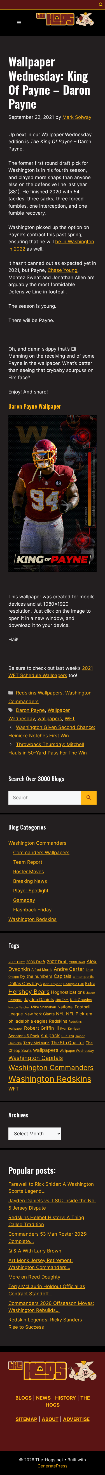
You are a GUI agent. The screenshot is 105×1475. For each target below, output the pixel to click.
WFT (70, 718)
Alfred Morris (41, 969)
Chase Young (62, 270)
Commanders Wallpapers (41, 852)
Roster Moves (28, 871)
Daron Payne (30, 710)
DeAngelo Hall (73, 984)
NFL (60, 1013)
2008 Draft (77, 962)
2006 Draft (35, 962)
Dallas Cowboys (25, 983)
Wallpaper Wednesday (77, 1050)
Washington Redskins (32, 919)
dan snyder (52, 984)
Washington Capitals (35, 1057)
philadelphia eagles (28, 1021)
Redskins (58, 1021)
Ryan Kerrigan (70, 1029)
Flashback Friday (32, 910)
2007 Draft (57, 961)
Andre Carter (69, 969)
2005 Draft (16, 962)
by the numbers (36, 976)
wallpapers (50, 718)
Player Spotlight (30, 890)
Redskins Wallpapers (39, 693)
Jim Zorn (62, 1000)
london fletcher (19, 1007)
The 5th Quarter (67, 1042)
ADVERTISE (76, 1419)
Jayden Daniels (39, 999)
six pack (50, 1035)
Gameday (24, 900)
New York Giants (39, 1013)
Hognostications (68, 992)
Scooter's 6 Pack (23, 1036)
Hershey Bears (29, 991)
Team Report (27, 862)
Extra (90, 983)
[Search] (89, 798)
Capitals (62, 976)
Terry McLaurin (36, 1043)
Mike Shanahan (43, 1007)
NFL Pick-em (79, 1013)
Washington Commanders (37, 843)
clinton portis (83, 976)
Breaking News (30, 881)
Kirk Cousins (81, 999)
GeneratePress (52, 1466)
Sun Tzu (67, 1036)
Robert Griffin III (41, 1028)
